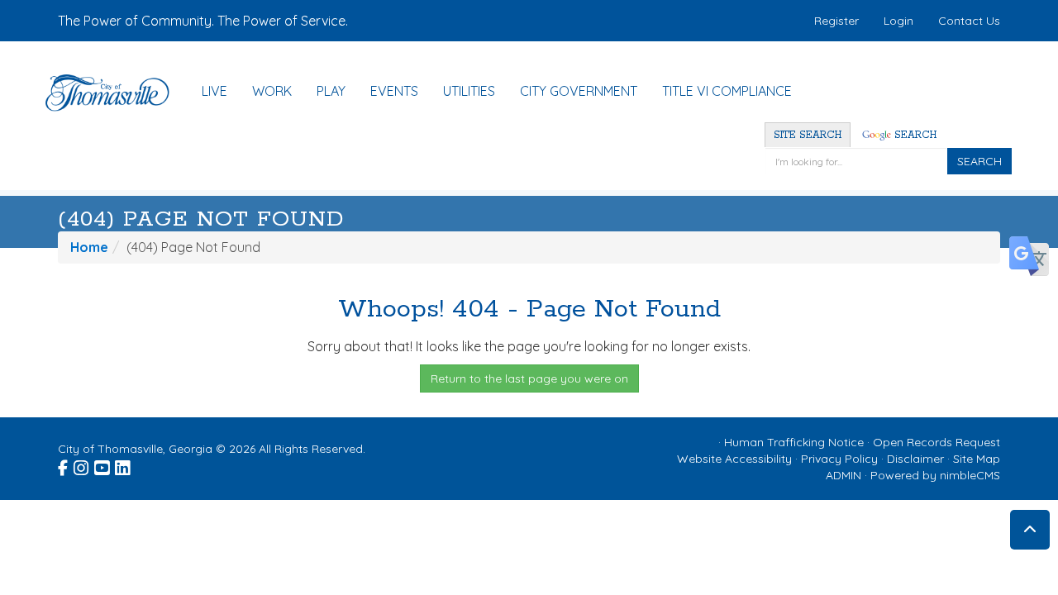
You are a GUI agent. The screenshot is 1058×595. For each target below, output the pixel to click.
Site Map (976, 458)
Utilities (469, 91)
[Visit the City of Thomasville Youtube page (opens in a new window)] (103, 466)
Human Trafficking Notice (794, 442)
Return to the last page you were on (529, 378)
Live (214, 91)
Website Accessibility (734, 458)
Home (89, 247)
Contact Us (969, 20)
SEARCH (979, 161)
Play (331, 91)
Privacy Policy (839, 458)
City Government (578, 91)
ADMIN (843, 475)
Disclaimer (915, 458)
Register (836, 20)
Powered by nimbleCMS (935, 475)
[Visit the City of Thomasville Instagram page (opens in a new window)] (82, 466)
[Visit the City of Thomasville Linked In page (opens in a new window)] (123, 466)
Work (272, 91)
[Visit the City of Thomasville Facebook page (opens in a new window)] (64, 466)
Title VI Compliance (727, 91)
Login (898, 20)
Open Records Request (936, 442)
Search (913, 135)
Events (394, 91)
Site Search (807, 135)
